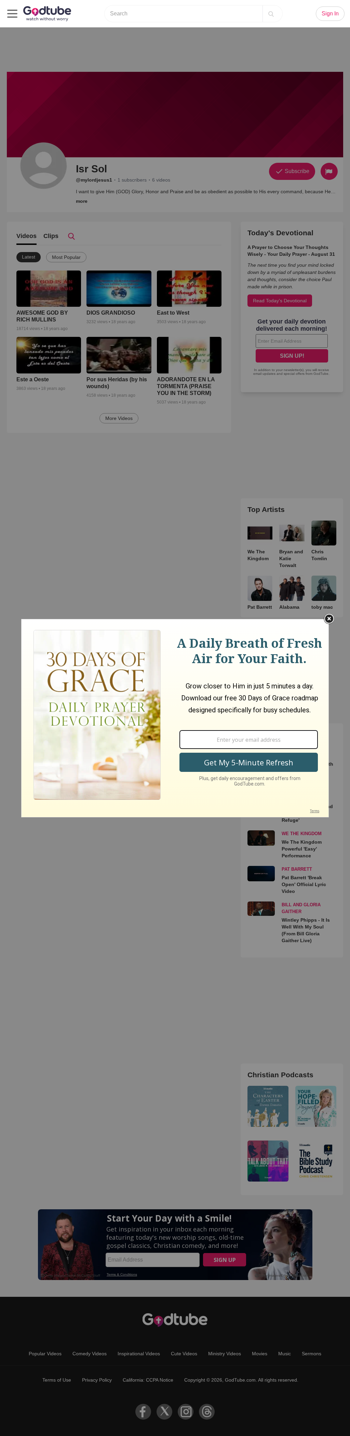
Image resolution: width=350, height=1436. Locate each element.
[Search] (271, 14)
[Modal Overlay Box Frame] (175, 718)
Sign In (330, 13)
